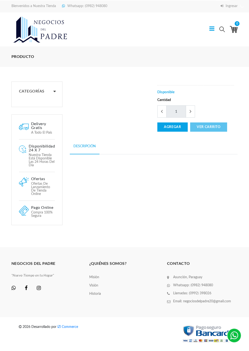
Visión (93, 285)
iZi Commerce (67, 327)
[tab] (84, 149)
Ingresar (231, 6)
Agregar (172, 127)
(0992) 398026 (200, 293)
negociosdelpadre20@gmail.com (207, 301)
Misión (94, 277)
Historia (95, 294)
